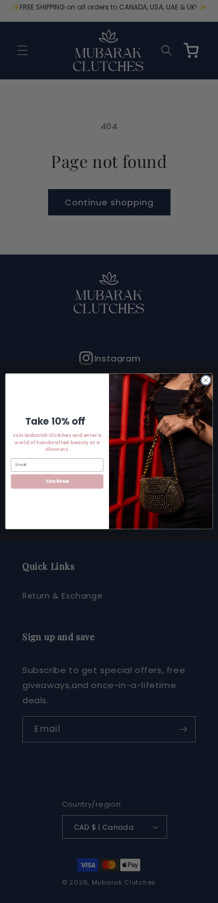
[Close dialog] (206, 380)
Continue (57, 481)
